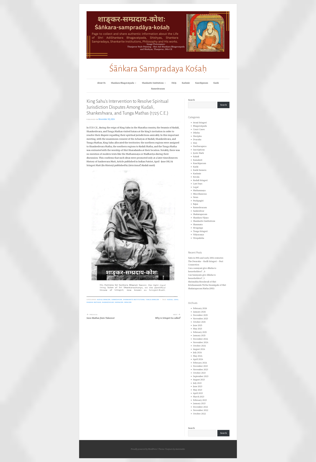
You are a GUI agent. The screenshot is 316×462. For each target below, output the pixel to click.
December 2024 (200, 339)
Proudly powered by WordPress (144, 449)
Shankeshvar (108, 302)
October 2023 (199, 373)
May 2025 (197, 329)
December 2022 (200, 407)
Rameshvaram (158, 89)
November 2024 (200, 342)
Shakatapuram (200, 214)
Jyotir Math (198, 153)
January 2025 (199, 335)
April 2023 (198, 393)
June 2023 (197, 386)
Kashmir (186, 83)
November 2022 (200, 410)
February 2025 (200, 332)
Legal (195, 187)
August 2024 (199, 349)
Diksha (196, 133)
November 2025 (200, 318)
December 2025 (200, 315)
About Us (101, 83)
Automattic (180, 449)
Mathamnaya (199, 190)
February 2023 (200, 400)
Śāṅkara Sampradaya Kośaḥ (158, 68)
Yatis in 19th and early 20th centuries (205, 258)
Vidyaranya (198, 234)
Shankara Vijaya (200, 218)
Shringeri (119, 302)
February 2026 (200, 308)
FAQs (174, 83)
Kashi (216, 83)
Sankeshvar (116, 299)
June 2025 (197, 325)
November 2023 (200, 369)
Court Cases (199, 129)
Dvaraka (197, 139)
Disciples (197, 136)
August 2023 (199, 380)
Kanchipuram (201, 83)
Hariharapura (199, 146)
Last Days (197, 184)
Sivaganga (198, 228)
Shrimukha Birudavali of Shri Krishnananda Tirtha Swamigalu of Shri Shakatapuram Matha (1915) (207, 285)
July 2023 (197, 383)
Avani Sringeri (200, 122)
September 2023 (200, 376)
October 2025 (199, 322)
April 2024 (198, 359)
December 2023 (200, 366)
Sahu (176, 299)
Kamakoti (197, 160)
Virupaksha (198, 238)
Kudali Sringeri (103, 299)
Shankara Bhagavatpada (122, 83)
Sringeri (128, 302)
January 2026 (199, 312)
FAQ (195, 143)
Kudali (170, 299)
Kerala (196, 177)
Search (191, 100)
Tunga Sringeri (152, 299)
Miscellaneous (200, 194)
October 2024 (199, 346)
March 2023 (198, 397)
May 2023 (197, 390)
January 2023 (199, 403)
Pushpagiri (198, 201)
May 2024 (197, 356)
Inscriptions (199, 150)
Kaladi (196, 156)
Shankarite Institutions (153, 83)
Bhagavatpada (200, 126)
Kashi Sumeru (199, 170)
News (195, 197)
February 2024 (200, 363)
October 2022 (199, 414)
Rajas (195, 204)
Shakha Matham (94, 302)
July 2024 (197, 352)
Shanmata (198, 224)
